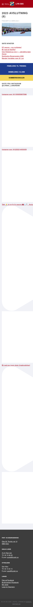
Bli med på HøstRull (8, 49)
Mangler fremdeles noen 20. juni (13, 58)
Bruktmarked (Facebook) (10, 582)
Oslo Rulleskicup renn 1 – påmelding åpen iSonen (16, 53)
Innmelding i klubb (16, 72)
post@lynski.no (12, 571)
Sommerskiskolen (16, 78)
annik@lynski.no (13, 557)
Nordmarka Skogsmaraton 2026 (13, 56)
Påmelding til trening (16, 66)
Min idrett (5, 584)
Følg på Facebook (8, 580)
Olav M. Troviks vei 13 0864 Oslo (9, 542)
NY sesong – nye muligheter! (12, 47)
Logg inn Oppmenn (8, 587)
